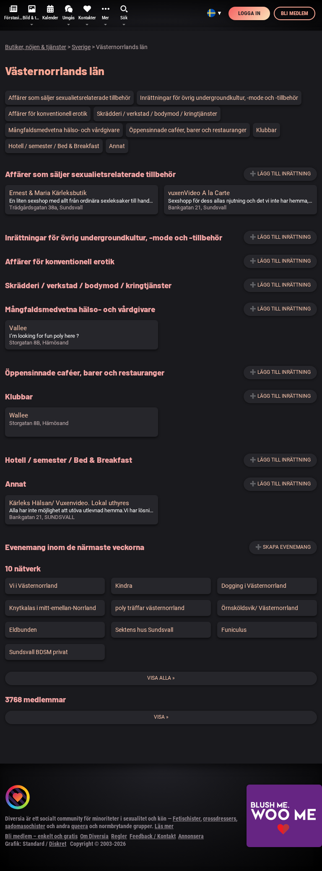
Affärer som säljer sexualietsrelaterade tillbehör (69, 97)
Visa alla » (161, 678)
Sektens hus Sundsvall (144, 629)
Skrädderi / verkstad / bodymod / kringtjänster (157, 113)
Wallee (18, 415)
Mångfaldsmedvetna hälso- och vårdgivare (63, 130)
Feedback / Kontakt (153, 836)
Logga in (249, 13)
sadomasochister (25, 826)
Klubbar (266, 130)
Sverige (81, 47)
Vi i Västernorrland (33, 585)
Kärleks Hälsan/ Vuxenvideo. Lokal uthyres (69, 503)
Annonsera (191, 836)
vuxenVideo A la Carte (199, 193)
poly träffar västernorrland (149, 608)
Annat (117, 146)
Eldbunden (23, 629)
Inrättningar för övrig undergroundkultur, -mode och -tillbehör (219, 97)
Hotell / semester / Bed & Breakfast (53, 146)
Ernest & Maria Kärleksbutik (48, 193)
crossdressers (219, 818)
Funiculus (234, 629)
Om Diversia (94, 836)
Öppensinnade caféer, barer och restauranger (188, 130)
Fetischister (186, 818)
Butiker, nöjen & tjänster (35, 47)
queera (79, 826)
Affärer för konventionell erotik (47, 113)
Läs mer (164, 826)
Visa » (161, 717)
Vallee (18, 328)
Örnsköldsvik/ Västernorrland (259, 608)
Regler (119, 836)
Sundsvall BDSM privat (38, 652)
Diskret (57, 843)
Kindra (123, 585)
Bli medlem (294, 13)
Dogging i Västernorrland (253, 585)
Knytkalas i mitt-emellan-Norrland (52, 608)
